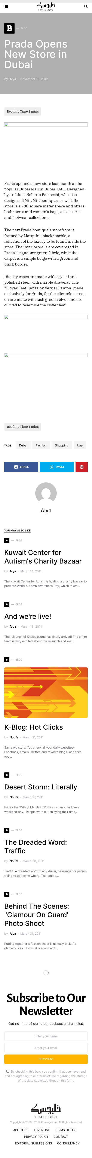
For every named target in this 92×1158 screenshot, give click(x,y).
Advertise (42, 1130)
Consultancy (68, 1143)
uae (80, 445)
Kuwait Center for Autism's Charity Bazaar (43, 556)
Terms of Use (65, 1130)
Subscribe (46, 1059)
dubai (23, 445)
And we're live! (27, 616)
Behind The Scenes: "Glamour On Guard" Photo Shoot (37, 915)
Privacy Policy (36, 1136)
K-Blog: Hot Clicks (33, 727)
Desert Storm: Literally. (41, 787)
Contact (60, 1136)
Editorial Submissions (33, 1143)
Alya (13, 79)
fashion (41, 445)
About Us (20, 1130)
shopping (61, 445)
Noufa (14, 737)
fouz (13, 626)
